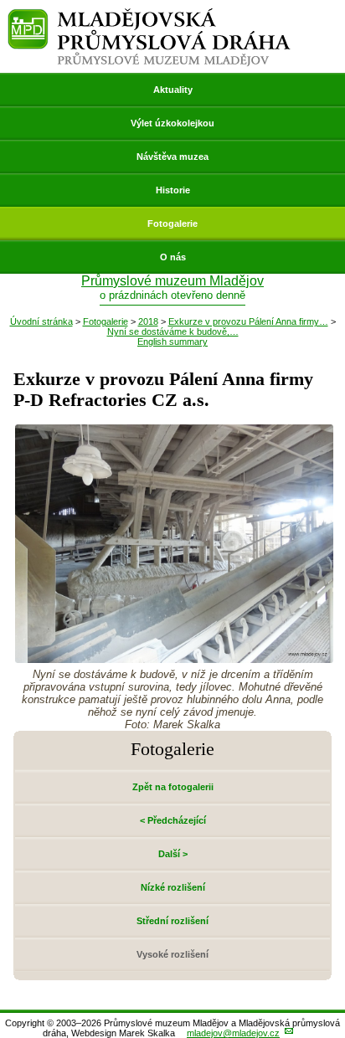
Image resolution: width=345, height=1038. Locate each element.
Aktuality (173, 90)
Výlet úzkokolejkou (172, 123)
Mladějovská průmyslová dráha (149, 15)
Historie (173, 190)
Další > (173, 854)
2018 (148, 321)
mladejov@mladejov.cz (233, 1033)
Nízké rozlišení (173, 887)
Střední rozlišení (172, 921)
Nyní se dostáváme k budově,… (173, 331)
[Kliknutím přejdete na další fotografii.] (174, 658)
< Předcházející (173, 820)
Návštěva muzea (172, 157)
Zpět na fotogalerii (173, 787)
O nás (173, 257)
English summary (172, 342)
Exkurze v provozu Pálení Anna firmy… (248, 321)
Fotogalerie (172, 223)
